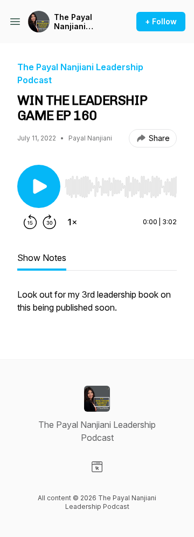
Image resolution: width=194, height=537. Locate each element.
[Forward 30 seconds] (49, 222)
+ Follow (161, 21)
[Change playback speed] (72, 222)
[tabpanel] (97, 306)
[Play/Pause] (38, 186)
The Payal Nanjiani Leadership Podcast (75, 21)
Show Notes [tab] (41, 257)
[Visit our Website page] (97, 466)
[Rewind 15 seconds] (30, 222)
